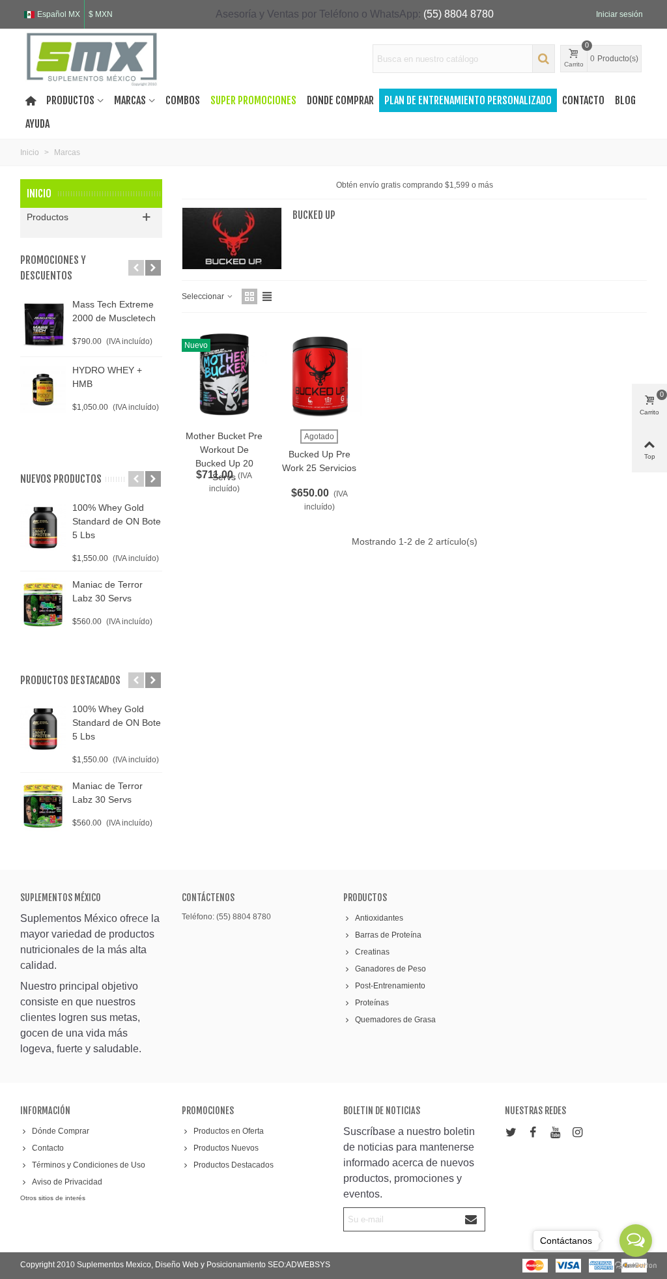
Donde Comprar (340, 100)
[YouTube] (555, 1133)
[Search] (543, 58)
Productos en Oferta (228, 1131)
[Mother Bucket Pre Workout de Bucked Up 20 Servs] (224, 375)
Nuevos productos (61, 478)
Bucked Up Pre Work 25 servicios (319, 461)
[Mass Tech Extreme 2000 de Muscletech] (43, 324)
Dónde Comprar (60, 1131)
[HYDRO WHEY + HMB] (43, 390)
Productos (70, 100)
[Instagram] (577, 1133)
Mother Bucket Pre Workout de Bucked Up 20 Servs (224, 456)
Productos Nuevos (226, 1148)
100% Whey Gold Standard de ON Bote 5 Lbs (116, 521)
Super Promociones (253, 100)
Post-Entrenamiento (390, 985)
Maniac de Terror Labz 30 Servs (107, 591)
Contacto (583, 100)
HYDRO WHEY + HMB (107, 377)
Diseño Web (178, 1264)
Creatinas (372, 951)
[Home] (30, 100)
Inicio (39, 193)
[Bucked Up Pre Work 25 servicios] (319, 375)
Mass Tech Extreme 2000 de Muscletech (114, 311)
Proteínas (372, 1002)
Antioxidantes (379, 918)
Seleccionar (204, 296)
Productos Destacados (233, 1165)
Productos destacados (70, 680)
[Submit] (472, 1219)
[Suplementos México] (91, 58)
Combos (182, 100)
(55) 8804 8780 (458, 14)
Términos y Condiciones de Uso (88, 1165)
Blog (625, 100)
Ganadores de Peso (390, 968)
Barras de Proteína (388, 935)
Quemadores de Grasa (395, 1019)
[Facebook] (533, 1133)
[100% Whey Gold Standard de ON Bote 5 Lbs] (43, 527)
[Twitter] (511, 1133)
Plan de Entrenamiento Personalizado (468, 100)
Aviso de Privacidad (67, 1181)
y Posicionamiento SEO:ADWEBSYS (265, 1264)
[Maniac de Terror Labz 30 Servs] (43, 604)
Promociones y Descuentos (53, 267)
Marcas (130, 100)
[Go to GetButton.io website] (636, 1265)
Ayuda (37, 123)
